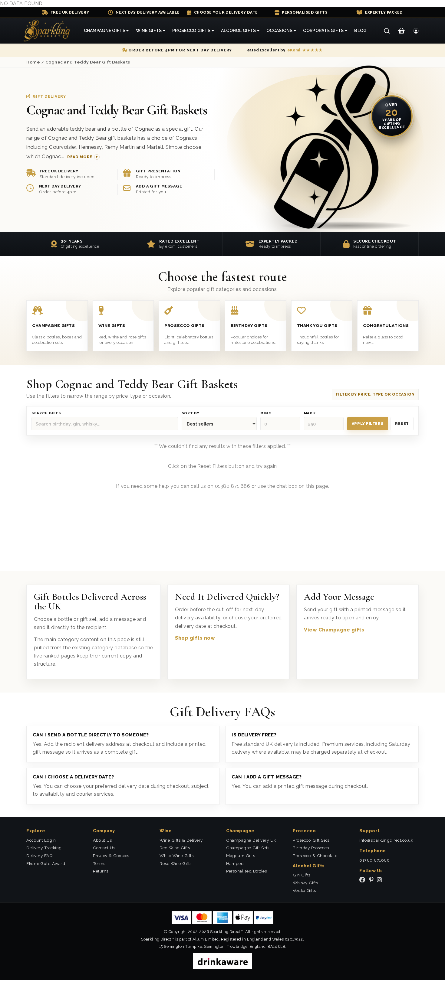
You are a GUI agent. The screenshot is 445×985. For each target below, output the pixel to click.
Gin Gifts (302, 874)
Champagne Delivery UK (251, 840)
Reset (402, 423)
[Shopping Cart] (401, 31)
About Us (102, 840)
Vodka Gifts (304, 890)
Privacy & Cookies (111, 855)
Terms (99, 863)
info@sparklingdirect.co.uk (386, 840)
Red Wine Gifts (175, 847)
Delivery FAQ (39, 855)
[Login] (416, 31)
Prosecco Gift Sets (311, 840)
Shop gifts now (195, 638)
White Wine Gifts (176, 855)
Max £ (310, 413)
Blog (360, 30)
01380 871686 (374, 860)
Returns (100, 871)
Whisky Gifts (305, 882)
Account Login (41, 840)
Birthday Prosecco (311, 847)
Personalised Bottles (246, 871)
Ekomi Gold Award (45, 863)
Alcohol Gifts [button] (238, 30)
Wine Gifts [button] (149, 30)
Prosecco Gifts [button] (191, 30)
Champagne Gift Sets (247, 847)
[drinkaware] (222, 961)
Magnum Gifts (240, 855)
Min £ (265, 413)
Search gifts (46, 413)
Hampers (235, 863)
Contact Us (104, 847)
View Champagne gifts (334, 630)
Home (33, 62)
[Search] (387, 31)
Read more (79, 157)
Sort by (190, 413)
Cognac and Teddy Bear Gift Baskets (87, 62)
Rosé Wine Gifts (176, 863)
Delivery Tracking (44, 847)
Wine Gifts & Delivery (181, 840)
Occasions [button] (279, 30)
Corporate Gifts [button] (323, 30)
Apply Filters (368, 423)
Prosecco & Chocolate (315, 855)
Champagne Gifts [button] (104, 30)
